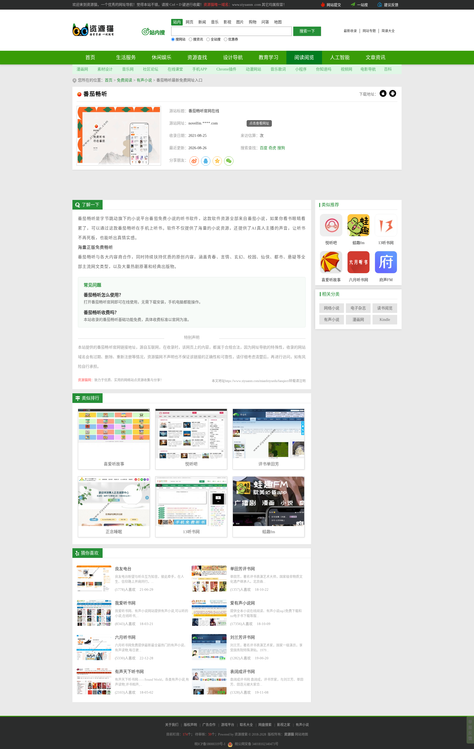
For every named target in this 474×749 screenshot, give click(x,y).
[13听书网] (385, 226)
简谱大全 (388, 31)
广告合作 (209, 725)
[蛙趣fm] (358, 226)
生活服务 (126, 57)
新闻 (202, 22)
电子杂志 (358, 308)
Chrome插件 (226, 69)
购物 (252, 22)
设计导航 (233, 57)
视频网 (346, 69)
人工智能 (340, 57)
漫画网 (82, 69)
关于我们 (171, 725)
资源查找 (197, 57)
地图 (278, 22)
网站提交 (334, 5)
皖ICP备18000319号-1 (209, 744)
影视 (227, 22)
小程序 (301, 69)
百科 (388, 69)
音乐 (215, 22)
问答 (265, 22)
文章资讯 (375, 57)
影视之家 (283, 725)
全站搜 (216, 39)
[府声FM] (385, 263)
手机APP (199, 69)
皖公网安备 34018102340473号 (256, 744)
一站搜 (362, 5)
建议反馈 (391, 5)
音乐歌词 (278, 69)
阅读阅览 (304, 57)
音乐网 (128, 69)
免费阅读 (124, 80)
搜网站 (180, 39)
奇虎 (272, 148)
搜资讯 (198, 39)
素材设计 (105, 69)
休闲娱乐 (161, 57)
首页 (90, 57)
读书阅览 (385, 308)
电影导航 (368, 69)
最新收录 (350, 31)
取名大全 (246, 725)
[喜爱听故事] (331, 263)
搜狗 (281, 148)
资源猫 (289, 734)
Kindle (385, 320)
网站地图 (301, 734)
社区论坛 (150, 69)
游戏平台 (227, 725)
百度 (263, 148)
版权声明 (190, 725)
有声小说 (144, 80)
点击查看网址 (259, 123)
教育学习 (268, 57)
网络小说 (331, 308)
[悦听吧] (331, 226)
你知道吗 (323, 69)
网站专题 (369, 31)
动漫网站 (253, 69)
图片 (240, 22)
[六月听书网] (358, 263)
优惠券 (233, 39)
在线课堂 (175, 69)
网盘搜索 (265, 725)
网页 (189, 22)
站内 (177, 22)
